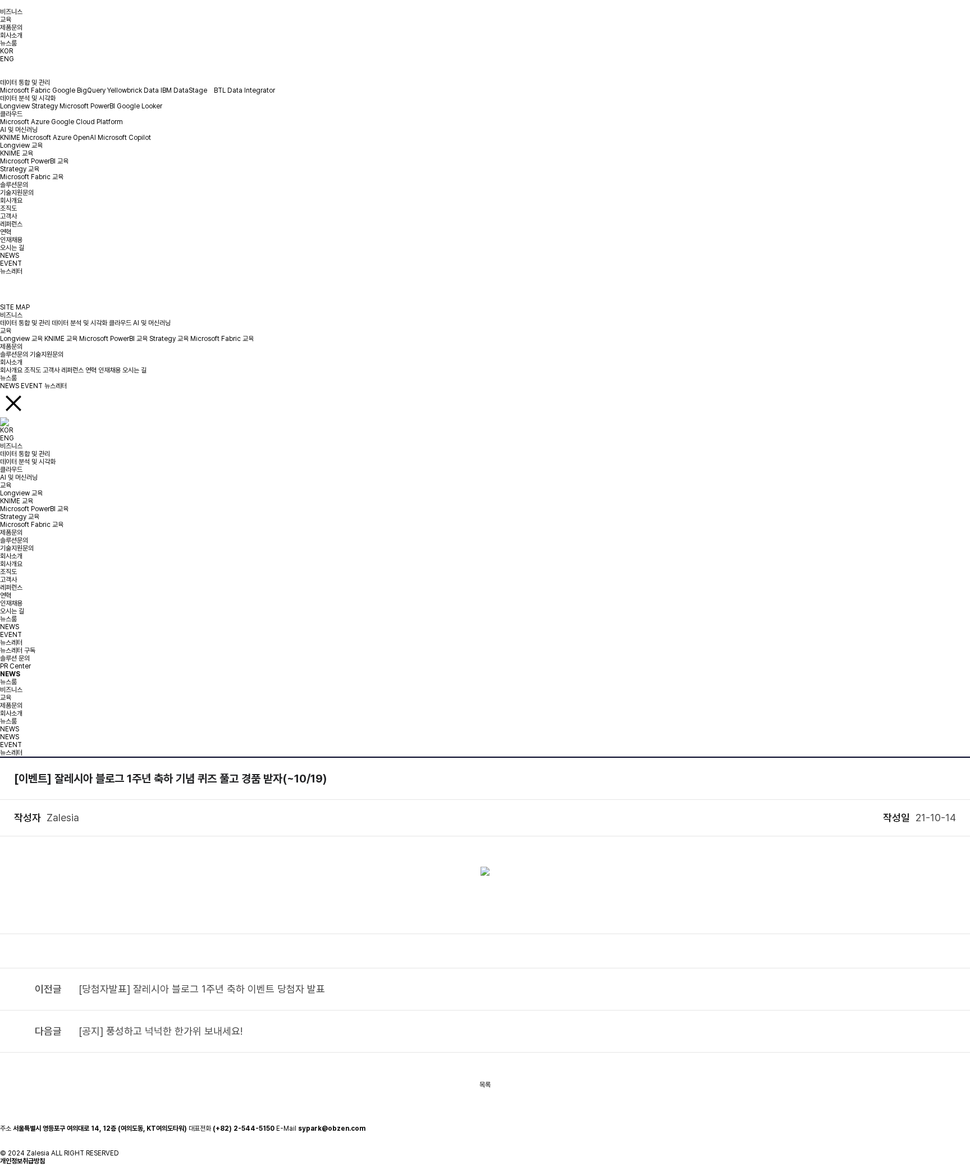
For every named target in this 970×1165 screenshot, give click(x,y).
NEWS (9, 256)
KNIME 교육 (16, 153)
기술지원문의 (17, 193)
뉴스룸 (8, 43)
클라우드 (11, 114)
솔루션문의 (14, 185)
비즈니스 (11, 12)
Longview (15, 106)
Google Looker (139, 106)
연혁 (5, 232)
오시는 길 (12, 248)
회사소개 (11, 35)
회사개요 (11, 200)
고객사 (8, 216)
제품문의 (11, 27)
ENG (7, 59)
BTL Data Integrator (244, 90)
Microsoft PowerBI (87, 106)
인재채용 (11, 240)
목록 (485, 1085)
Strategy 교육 (19, 169)
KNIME (10, 138)
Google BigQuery (79, 90)
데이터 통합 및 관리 (25, 83)
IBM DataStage (186, 90)
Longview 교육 (21, 145)
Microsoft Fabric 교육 (31, 177)
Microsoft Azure (24, 122)
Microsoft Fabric (25, 90)
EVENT (11, 263)
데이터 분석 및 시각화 (28, 98)
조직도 (8, 208)
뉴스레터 (11, 271)
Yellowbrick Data (133, 90)
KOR (6, 51)
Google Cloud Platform (87, 122)
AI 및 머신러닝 (19, 130)
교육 (5, 20)
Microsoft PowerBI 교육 (34, 161)
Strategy (44, 106)
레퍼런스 (11, 224)
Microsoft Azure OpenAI (59, 138)
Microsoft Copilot (124, 138)
